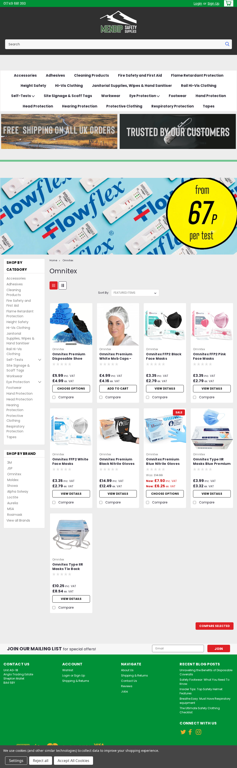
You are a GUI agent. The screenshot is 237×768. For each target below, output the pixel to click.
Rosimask (14, 514)
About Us (127, 670)
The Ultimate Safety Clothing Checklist (200, 710)
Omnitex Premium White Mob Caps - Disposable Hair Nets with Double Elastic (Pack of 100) (117, 356)
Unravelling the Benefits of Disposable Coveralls (206, 672)
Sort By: (103, 292)
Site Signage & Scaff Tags (68, 95)
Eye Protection (143, 95)
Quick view (71, 342)
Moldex (13, 480)
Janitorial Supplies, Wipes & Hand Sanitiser (132, 85)
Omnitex (14, 474)
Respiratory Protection (172, 106)
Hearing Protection (79, 106)
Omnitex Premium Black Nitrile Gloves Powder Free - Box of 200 (117, 461)
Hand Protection (211, 95)
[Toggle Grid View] (54, 285)
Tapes (209, 106)
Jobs (124, 691)
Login (198, 3)
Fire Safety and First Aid (140, 75)
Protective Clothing (124, 106)
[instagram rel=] (198, 732)
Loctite (12, 497)
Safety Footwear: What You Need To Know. (204, 682)
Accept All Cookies (73, 760)
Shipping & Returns (75, 681)
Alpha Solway (17, 491)
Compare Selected (214, 626)
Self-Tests (21, 95)
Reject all (40, 760)
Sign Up (213, 3)
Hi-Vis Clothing (69, 85)
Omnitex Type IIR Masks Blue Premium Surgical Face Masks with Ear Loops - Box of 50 (212, 461)
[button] (59, 131)
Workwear (110, 95)
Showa (12, 485)
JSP (9, 468)
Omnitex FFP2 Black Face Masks (163, 356)
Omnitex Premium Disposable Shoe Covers (68, 356)
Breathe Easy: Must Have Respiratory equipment (205, 701)
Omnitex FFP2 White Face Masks (70, 461)
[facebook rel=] (190, 732)
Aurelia (12, 503)
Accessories (25, 75)
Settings (16, 760)
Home (53, 260)
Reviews (126, 686)
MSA (10, 509)
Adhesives (55, 75)
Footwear (178, 95)
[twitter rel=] (183, 732)
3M (9, 462)
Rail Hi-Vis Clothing (198, 85)
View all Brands (18, 520)
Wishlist (67, 670)
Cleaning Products (91, 75)
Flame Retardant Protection (197, 75)
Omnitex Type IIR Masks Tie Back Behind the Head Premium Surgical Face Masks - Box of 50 (70, 567)
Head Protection (38, 106)
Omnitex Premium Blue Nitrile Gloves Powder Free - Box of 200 (163, 461)
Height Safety (33, 85)
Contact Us (129, 681)
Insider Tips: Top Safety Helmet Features (201, 691)
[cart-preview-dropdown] (228, 3)
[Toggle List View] (63, 285)
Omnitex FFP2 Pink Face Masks (209, 356)
